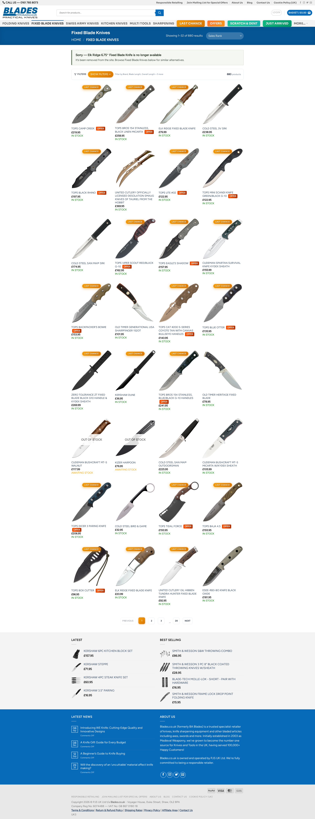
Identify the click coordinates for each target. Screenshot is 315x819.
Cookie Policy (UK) (285, 2)
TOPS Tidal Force (175, 526)
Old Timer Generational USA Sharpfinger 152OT (134, 329)
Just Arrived (277, 23)
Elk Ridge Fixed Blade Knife (177, 128)
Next (187, 621)
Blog (249, 2)
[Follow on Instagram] (304, 2)
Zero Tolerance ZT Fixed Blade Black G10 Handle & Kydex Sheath (89, 398)
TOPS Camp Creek (87, 128)
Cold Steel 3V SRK (214, 128)
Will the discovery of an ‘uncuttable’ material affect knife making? (116, 766)
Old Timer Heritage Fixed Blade (219, 396)
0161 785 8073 (29, 2)
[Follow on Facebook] (300, 2)
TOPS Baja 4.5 (216, 526)
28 (176, 621)
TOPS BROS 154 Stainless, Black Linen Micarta (133, 130)
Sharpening (163, 23)
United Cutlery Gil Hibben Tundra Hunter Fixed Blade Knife (178, 594)
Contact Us (263, 2)
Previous (127, 621)
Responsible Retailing (169, 2)
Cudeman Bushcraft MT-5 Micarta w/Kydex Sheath (220, 464)
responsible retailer (201, 762)
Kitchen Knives (114, 23)
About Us (237, 2)
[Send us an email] (311, 2)
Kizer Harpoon (125, 462)
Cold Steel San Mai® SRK (88, 263)
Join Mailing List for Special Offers (207, 2)
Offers (216, 23)
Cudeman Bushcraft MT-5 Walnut (89, 464)
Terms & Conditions (82, 810)
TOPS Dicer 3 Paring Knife (88, 527)
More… (300, 23)
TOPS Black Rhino (88, 192)
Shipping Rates (133, 810)
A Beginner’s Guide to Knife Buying (102, 753)
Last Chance (191, 23)
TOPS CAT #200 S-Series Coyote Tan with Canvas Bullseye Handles (176, 331)
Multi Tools (140, 23)
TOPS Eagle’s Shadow (178, 263)
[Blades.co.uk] (27, 12)
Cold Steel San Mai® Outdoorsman (173, 464)
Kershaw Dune (125, 394)
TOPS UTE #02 (172, 192)
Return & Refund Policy (109, 810)
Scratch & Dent (244, 23)
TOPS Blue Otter (218, 327)
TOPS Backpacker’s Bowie (88, 329)
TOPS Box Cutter (87, 590)
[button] (276, 13)
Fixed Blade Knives (48, 23)
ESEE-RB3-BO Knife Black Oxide (219, 592)
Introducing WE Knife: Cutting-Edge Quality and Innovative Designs (111, 729)
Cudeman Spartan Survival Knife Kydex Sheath (221, 264)
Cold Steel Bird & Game (131, 526)
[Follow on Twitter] (307, 2)
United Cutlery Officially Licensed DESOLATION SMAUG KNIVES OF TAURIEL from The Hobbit (134, 197)
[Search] (160, 13)
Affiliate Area (170, 810)
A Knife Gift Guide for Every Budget (103, 742)
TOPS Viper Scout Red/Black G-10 (134, 264)
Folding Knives (15, 23)
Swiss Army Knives (82, 23)
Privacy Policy (152, 810)
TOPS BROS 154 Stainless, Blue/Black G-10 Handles (176, 398)
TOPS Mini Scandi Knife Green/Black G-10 (219, 194)
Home (76, 40)
